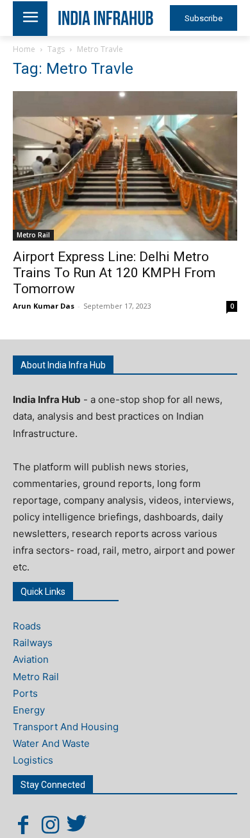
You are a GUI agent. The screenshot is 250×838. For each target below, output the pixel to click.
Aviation (31, 659)
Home (24, 49)
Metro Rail (33, 234)
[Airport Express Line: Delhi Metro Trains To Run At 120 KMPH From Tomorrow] (125, 166)
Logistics (33, 760)
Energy (29, 710)
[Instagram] (50, 824)
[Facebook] (23, 824)
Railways (33, 643)
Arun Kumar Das (43, 306)
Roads (27, 626)
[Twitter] (77, 824)
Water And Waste (51, 743)
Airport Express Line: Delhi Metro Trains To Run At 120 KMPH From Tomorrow (114, 272)
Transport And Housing (66, 727)
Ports (25, 693)
